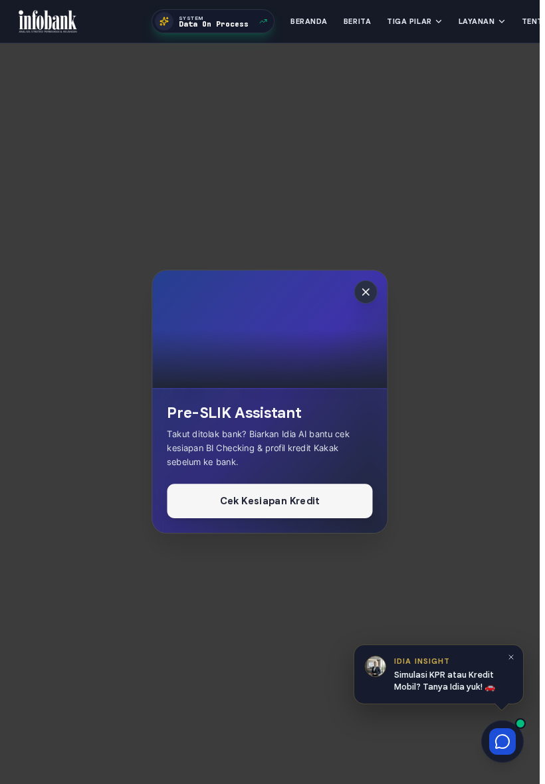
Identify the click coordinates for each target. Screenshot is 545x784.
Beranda (309, 21)
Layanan (477, 21)
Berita (357, 21)
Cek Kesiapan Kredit (270, 499)
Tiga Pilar (409, 21)
